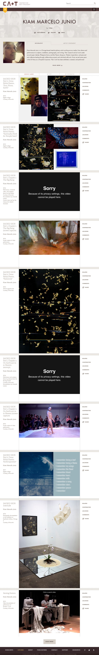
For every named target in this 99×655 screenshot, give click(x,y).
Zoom (94, 9)
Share (87, 94)
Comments (85, 90)
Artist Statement (69, 43)
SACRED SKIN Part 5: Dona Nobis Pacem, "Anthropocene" (9, 458)
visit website (41, 32)
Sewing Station (9, 593)
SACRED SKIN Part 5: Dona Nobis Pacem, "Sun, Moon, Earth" (9, 83)
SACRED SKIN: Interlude (9, 504)
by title (49, 74)
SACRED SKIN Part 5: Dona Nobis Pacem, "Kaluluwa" (9, 275)
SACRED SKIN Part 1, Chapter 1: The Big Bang (9, 177)
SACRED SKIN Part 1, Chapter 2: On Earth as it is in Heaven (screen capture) (10, 411)
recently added (29, 74)
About (30, 650)
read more (57, 65)
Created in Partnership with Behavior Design (66, 654)
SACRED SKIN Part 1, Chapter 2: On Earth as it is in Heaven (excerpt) (10, 363)
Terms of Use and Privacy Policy (48, 654)
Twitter (89, 650)
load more (49, 641)
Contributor (86, 82)
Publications (42, 650)
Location (85, 86)
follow (53, 32)
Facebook (85, 650)
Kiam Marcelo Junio (9, 91)
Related (84, 78)
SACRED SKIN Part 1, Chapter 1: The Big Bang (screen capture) (9, 227)
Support (65, 650)
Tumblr (94, 650)
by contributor (69, 74)
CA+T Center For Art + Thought (16, 4)
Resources (76, 650)
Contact (54, 650)
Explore (21, 650)
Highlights (9, 650)
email (63, 32)
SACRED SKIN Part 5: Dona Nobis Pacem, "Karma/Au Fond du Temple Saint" (10, 131)
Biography (39, 43)
